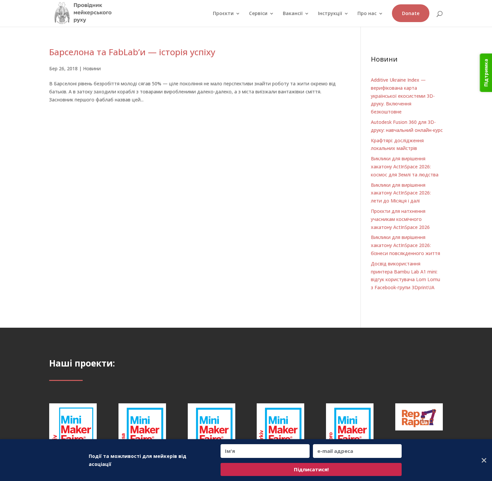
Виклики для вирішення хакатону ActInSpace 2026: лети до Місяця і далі (401, 193)
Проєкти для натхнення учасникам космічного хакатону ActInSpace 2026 (400, 219)
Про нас (367, 13)
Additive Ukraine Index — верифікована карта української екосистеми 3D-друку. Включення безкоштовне (403, 96)
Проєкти (223, 13)
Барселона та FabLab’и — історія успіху (132, 52)
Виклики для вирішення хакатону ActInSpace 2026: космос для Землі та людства (404, 166)
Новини (92, 68)
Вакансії (293, 13)
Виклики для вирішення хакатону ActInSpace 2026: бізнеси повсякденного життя (405, 245)
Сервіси (258, 13)
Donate (410, 13)
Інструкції (330, 13)
